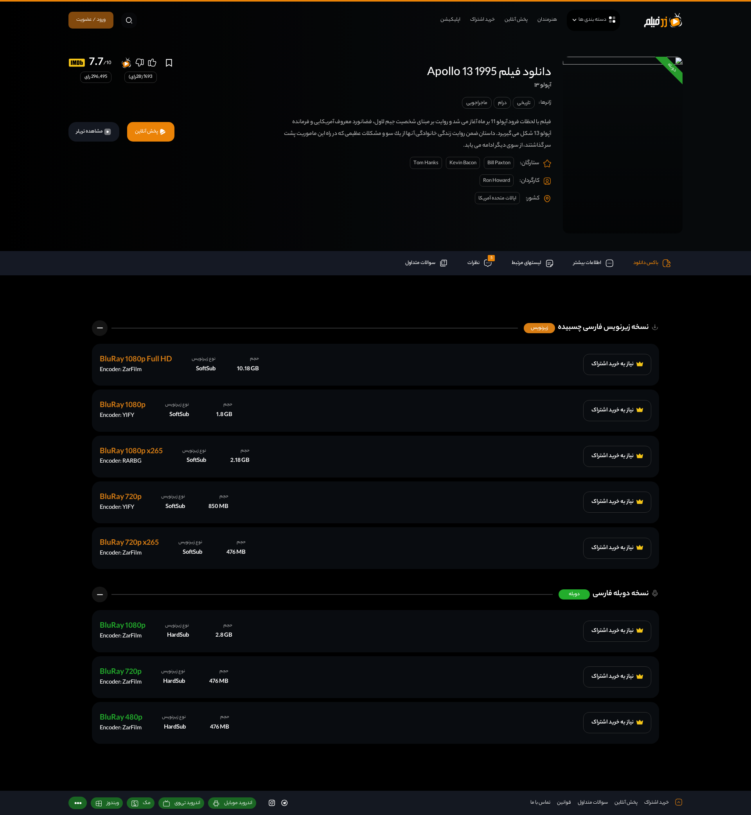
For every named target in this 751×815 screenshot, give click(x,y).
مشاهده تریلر (90, 131)
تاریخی (523, 103)
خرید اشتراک (482, 20)
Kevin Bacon (462, 163)
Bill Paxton (498, 163)
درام (502, 103)
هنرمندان (547, 20)
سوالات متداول (593, 803)
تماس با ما (540, 803)
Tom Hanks (425, 163)
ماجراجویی (476, 103)
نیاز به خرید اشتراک (612, 364)
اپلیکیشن (450, 20)
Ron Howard (496, 181)
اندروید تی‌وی (187, 803)
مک (147, 803)
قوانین (564, 803)
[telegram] (284, 803)
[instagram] (272, 803)
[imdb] (76, 63)
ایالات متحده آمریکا (497, 198)
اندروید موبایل (238, 803)
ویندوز (113, 803)
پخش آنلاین (516, 20)
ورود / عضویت (91, 20)
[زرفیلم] (663, 20)
